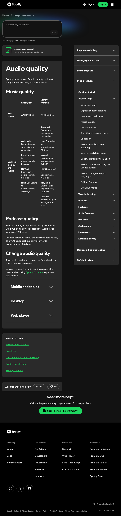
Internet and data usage (93, 153)
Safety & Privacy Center (24, 511)
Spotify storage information (95, 158)
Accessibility (81, 511)
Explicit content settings (93, 110)
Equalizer (11, 351)
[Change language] (84, 4)
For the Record (15, 462)
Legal (9, 511)
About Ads (69, 511)
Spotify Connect (34, 272)
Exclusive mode (89, 187)
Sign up (91, 4)
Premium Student (99, 469)
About (10, 449)
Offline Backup (89, 182)
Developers (41, 455)
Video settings (88, 105)
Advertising (41, 462)
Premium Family (98, 462)
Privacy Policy (42, 511)
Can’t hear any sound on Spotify (22, 357)
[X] (20, 488)
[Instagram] (10, 488)
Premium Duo (97, 455)
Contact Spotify (70, 469)
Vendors (39, 476)
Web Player (68, 455)
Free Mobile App (71, 462)
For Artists (40, 449)
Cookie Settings (56, 511)
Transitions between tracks (95, 133)
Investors (39, 469)
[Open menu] (112, 4)
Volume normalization (17, 344)
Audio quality (88, 121)
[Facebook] (29, 488)
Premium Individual (100, 449)
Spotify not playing (16, 364)
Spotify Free (96, 476)
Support (66, 449)
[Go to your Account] (57, 50)
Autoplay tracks (89, 127)
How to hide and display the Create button (95, 166)
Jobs (9, 455)
